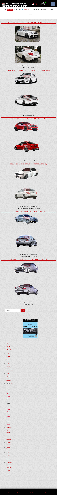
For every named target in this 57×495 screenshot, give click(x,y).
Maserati (8, 380)
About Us (52, 9)
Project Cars (36, 9)
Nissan (8, 435)
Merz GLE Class (8, 422)
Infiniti (8, 474)
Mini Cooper (8, 431)
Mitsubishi (9, 427)
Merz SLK (8, 392)
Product (9, 9)
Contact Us (29, 14)
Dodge (8, 470)
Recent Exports (27, 9)
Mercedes (9, 383)
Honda (8, 356)
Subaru (8, 452)
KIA (7, 363)
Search (23, 310)
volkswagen (9, 462)
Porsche (8, 439)
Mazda (8, 376)
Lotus (8, 373)
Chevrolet (9, 350)
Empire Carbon (44, 9)
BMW (8, 346)
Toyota (8, 459)
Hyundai (8, 360)
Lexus (8, 366)
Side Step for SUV (9, 466)
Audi (7, 343)
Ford (7, 353)
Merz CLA (8, 416)
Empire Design (17, 9)
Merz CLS (8, 387)
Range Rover (8, 448)
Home (4, 9)
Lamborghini (9, 370)
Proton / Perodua (8, 443)
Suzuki (8, 455)
